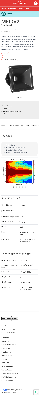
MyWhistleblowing (8, 377)
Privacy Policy (7, 381)
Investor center (7, 366)
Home (3, 9)
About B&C (5, 341)
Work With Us (6, 370)
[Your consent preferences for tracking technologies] (36, 392)
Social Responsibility (9, 373)
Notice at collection (9, 393)
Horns (20, 9)
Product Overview (8, 345)
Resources (5, 348)
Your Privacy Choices (14, 390)
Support (4, 359)
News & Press (6, 355)
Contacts (5, 363)
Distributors (6, 352)
